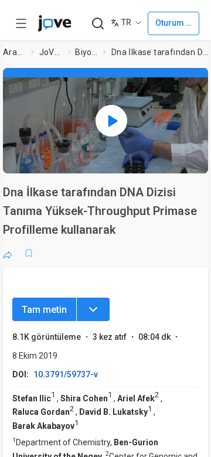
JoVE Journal (51, 52)
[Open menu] (21, 23)
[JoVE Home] (55, 23)
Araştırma (14, 52)
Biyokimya (86, 52)
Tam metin (44, 309)
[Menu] (93, 309)
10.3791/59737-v (65, 374)
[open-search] (97, 23)
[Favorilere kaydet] (28, 253)
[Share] (7, 253)
